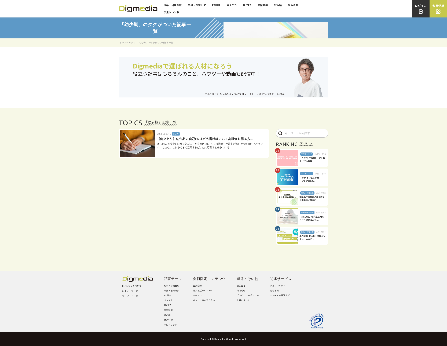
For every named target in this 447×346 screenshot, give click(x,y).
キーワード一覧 (130, 295)
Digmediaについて (132, 285)
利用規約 (241, 290)
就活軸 (278, 5)
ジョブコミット (277, 285)
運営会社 (241, 285)
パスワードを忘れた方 (204, 300)
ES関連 (216, 5)
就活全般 (293, 5)
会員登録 (197, 285)
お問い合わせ (243, 300)
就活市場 (274, 290)
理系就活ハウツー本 (203, 290)
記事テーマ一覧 (130, 290)
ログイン (197, 295)
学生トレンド (171, 12)
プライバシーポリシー (248, 295)
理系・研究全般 (173, 5)
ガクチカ (232, 5)
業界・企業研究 (197, 5)
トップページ (126, 42)
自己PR (247, 5)
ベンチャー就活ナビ (280, 295)
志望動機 (263, 5)
